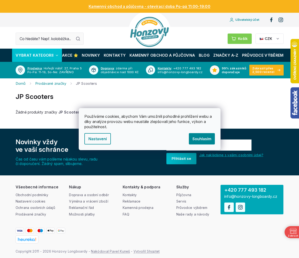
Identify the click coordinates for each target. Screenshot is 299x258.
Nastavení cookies (31, 201)
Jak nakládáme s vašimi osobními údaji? (231, 155)
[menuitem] (37, 55)
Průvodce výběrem (192, 208)
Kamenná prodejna (138, 208)
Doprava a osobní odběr (89, 195)
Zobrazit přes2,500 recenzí (263, 70)
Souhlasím (201, 138)
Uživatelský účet (247, 19)
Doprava (107, 68)
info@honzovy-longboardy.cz (250, 196)
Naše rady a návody (192, 214)
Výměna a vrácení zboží (88, 201)
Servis (181, 201)
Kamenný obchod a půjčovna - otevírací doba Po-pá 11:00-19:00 (149, 6)
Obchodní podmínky (32, 195)
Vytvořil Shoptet (147, 251)
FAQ (126, 214)
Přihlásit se (181, 158)
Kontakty (164, 68)
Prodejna (34, 68)
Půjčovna (183, 195)
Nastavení (97, 138)
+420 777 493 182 (245, 190)
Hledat (78, 38)
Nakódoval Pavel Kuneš (110, 251)
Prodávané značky (31, 214)
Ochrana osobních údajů (35, 208)
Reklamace (132, 201)
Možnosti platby (82, 214)
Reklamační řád (81, 208)
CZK (268, 38)
